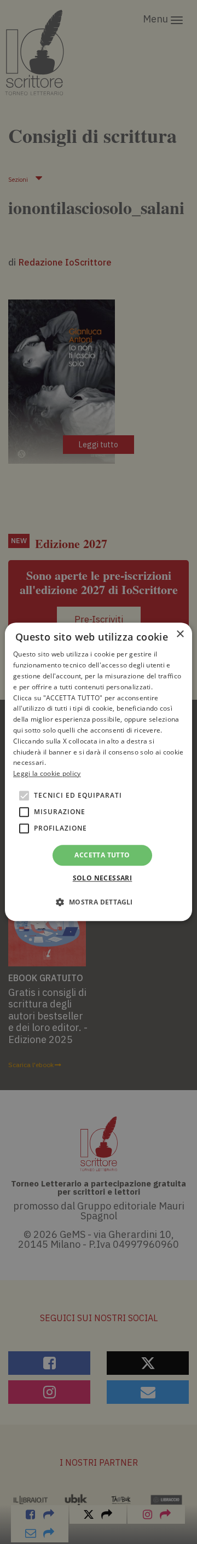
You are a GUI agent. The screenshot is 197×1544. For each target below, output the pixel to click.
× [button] (180, 634)
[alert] (98, 772)
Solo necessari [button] (102, 878)
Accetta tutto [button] (102, 855)
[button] (98, 902)
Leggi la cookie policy (47, 773)
